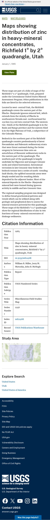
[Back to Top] (41, 511)
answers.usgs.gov (10, 512)
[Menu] (45, 11)
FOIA (4, 406)
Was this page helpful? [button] (28, 517)
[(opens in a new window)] (5, 501)
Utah (4, 386)
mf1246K (19, 319)
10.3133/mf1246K (23, 258)
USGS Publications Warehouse (29, 328)
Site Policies (7, 411)
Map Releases (18, 18)
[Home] (9, 12)
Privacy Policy (8, 417)
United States (8, 382)
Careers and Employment (13, 448)
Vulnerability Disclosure (13, 443)
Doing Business (9, 453)
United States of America (14, 390)
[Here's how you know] (25, 3)
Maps (5, 18)
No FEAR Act (8, 432)
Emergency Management (13, 458)
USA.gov (6, 437)
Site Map (6, 422)
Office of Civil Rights (11, 463)
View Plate (9, 72)
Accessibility (8, 401)
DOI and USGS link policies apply (17, 427)
